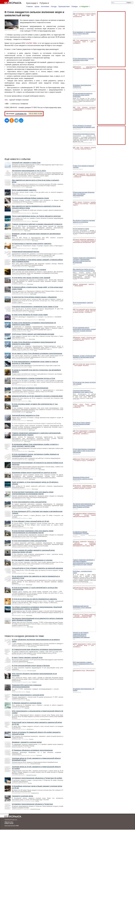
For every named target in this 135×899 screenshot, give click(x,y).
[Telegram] (16, 120)
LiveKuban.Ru (21, 114)
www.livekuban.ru (12, 30)
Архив (37, 6)
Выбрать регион (9, 823)
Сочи (59, 28)
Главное (29, 6)
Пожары (74, 6)
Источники (45, 6)
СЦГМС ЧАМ (31, 43)
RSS (17, 825)
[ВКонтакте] (7, 120)
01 (6, 100)
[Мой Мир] (21, 120)
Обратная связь (9, 822)
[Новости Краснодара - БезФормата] (11, 2)
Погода (53, 6)
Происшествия (64, 6)
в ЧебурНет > (85, 6)
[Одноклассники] (11, 120)
